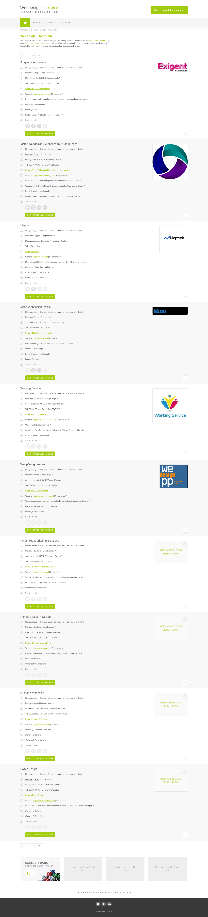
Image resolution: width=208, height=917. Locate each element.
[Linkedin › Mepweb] (39, 289)
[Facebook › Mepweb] (33, 289)
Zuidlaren (37, 551)
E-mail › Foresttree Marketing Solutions (41, 567)
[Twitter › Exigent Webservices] (27, 126)
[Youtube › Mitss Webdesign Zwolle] (45, 370)
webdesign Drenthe (97, 40)
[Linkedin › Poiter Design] (39, 827)
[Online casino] (42, 870)
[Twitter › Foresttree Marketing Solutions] (27, 599)
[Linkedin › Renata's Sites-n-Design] (39, 675)
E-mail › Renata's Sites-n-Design (38, 643)
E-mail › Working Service (35, 414)
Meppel (37, 703)
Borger (36, 73)
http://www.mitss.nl (41, 338)
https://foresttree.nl (41, 572)
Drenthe (28, 73)
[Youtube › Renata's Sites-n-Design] (45, 675)
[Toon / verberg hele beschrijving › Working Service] (68, 425)
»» (39, 55)
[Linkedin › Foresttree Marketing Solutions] (39, 599)
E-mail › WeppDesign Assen (36, 490)
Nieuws (37, 22)
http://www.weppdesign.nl (43, 496)
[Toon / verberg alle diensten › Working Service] (68, 430)
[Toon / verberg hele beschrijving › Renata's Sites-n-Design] (68, 653)
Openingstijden (32, 109)
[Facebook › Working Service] (33, 446)
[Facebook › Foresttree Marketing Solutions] (33, 599)
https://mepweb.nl (40, 257)
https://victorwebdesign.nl (43, 175)
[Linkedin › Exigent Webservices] (39, 126)
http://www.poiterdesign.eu (44, 800)
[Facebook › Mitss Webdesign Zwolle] (33, 370)
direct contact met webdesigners (37, 43)
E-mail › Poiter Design (34, 795)
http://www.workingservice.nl (44, 420)
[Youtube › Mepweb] (45, 289)
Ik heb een (169, 10)
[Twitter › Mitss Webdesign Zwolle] (27, 370)
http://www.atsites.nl (41, 724)
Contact (66, 22)
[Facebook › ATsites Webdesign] (33, 751)
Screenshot (58, 94)
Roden (36, 154)
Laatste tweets (32, 115)
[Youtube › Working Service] (45, 446)
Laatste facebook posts (52, 115)
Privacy (109, 911)
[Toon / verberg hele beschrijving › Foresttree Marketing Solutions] (68, 577)
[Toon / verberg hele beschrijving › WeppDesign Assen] (68, 501)
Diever (36, 317)
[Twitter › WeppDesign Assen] (27, 522)
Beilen (36, 779)
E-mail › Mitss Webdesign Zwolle (38, 333)
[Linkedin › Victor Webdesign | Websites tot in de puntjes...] (39, 207)
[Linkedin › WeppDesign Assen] (39, 522)
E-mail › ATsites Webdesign (36, 719)
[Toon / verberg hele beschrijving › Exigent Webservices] (68, 99)
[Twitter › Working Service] (27, 446)
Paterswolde (39, 399)
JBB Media (101, 911)
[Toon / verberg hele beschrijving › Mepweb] (68, 262)
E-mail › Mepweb (32, 252)
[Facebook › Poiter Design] (33, 827)
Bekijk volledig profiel (40, 133)
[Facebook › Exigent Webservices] (33, 126)
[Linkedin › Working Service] (39, 446)
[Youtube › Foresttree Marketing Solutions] (45, 599)
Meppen (37, 236)
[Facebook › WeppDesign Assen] (33, 522)
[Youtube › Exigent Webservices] (45, 126)
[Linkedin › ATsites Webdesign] (39, 751)
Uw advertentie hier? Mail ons (83, 868)
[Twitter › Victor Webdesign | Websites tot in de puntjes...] (27, 207)
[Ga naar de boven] (185, 133)
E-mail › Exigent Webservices (37, 89)
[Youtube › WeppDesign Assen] (45, 522)
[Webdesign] (25, 22)
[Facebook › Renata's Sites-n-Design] (33, 675)
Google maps (47, 73)
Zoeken (51, 22)
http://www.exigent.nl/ (42, 94)
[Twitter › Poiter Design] (27, 827)
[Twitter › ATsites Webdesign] (27, 751)
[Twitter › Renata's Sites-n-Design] (27, 675)
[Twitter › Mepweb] (27, 289)
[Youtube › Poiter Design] (45, 827)
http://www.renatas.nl (41, 648)
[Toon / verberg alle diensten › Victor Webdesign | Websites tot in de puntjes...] (68, 186)
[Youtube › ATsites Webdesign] (45, 751)
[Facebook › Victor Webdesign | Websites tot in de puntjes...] (33, 207)
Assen (36, 475)
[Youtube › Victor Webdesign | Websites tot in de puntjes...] (45, 207)
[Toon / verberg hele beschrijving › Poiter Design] (68, 805)
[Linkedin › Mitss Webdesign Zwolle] (39, 370)
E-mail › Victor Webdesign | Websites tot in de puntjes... (48, 170)
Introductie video (73, 196)
